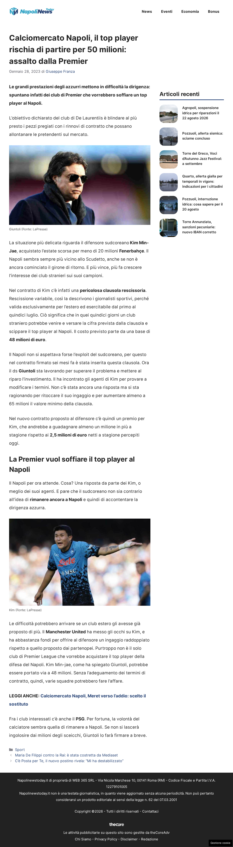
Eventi (166, 11)
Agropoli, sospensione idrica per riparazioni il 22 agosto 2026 (200, 113)
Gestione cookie (220, 842)
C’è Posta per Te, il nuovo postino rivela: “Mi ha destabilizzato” (69, 761)
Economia (190, 11)
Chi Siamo (83, 839)
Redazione (149, 839)
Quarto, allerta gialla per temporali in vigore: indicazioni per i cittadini (202, 181)
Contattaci (150, 811)
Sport (20, 749)
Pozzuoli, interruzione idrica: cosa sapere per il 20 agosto (202, 204)
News (147, 11)
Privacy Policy (106, 839)
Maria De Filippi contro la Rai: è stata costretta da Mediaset (66, 755)
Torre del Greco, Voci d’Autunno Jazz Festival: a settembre (202, 158)
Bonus (213, 11)
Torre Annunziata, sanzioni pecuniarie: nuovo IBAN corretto (199, 227)
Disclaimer (129, 839)
